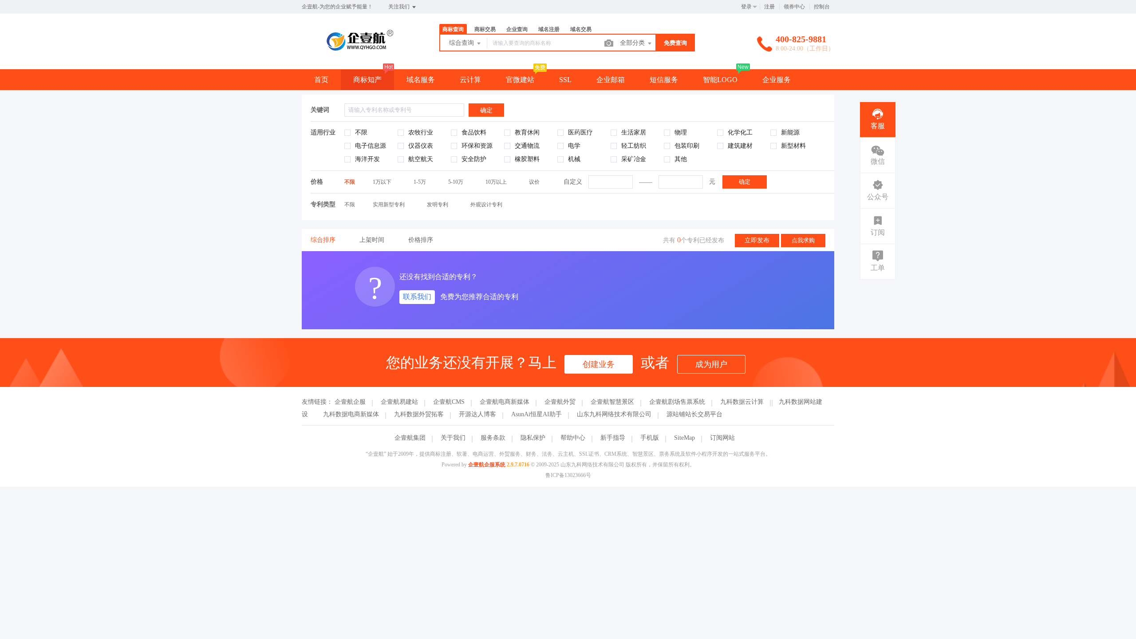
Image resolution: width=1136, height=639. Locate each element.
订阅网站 (722, 437)
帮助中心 (572, 437)
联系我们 (417, 296)
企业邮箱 (610, 79)
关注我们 (399, 7)
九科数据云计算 (742, 401)
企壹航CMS (449, 401)
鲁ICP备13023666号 (568, 475)
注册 (769, 7)
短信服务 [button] (664, 79)
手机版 (649, 437)
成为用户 (711, 364)
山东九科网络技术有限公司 (614, 414)
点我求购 (803, 240)
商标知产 (367, 79)
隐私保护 (533, 437)
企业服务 (776, 79)
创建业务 (599, 364)
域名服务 (420, 79)
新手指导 (612, 437)
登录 (746, 7)
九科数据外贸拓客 (419, 414)
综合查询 (462, 42)
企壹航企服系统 (486, 465)
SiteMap (684, 437)
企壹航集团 (410, 437)
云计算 (470, 79)
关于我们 (453, 437)
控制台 (822, 7)
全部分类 (633, 42)
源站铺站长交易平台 (694, 414)
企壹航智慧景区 (612, 401)
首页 (321, 79)
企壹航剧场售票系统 (677, 401)
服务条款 (493, 437)
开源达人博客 (477, 414)
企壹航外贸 (560, 401)
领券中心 (794, 7)
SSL (565, 79)
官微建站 (520, 79)
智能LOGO (720, 79)
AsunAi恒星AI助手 (536, 414)
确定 (744, 181)
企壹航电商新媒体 (504, 401)
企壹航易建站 (399, 401)
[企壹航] (359, 51)
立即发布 (757, 240)
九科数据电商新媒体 (351, 414)
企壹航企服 (350, 401)
